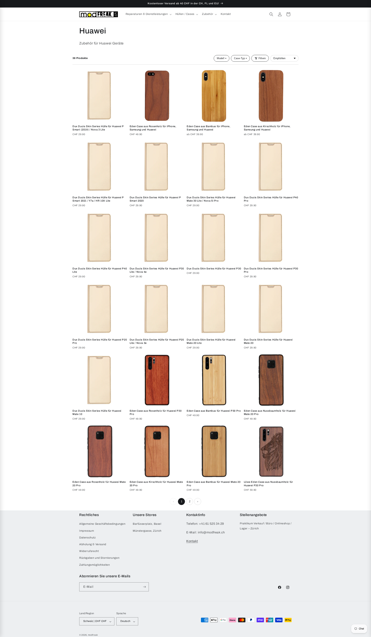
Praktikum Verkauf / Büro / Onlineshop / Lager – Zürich (265, 526)
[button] (148, 14)
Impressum (86, 530)
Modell (221, 58)
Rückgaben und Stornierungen (99, 557)
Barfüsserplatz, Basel (147, 523)
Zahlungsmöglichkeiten (94, 564)
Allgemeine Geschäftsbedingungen (102, 523)
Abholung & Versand (92, 544)
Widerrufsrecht (89, 551)
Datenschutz (87, 537)
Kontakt (192, 541)
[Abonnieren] (144, 586)
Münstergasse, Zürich (147, 530)
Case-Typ (240, 58)
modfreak (93, 635)
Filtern (262, 58)
